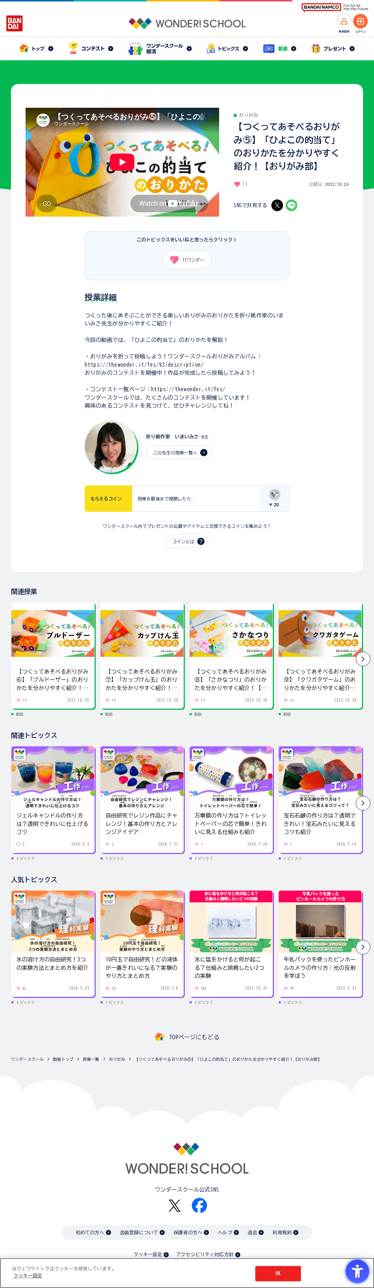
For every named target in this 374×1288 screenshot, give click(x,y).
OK (277, 1273)
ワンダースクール (27, 1059)
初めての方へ (90, 1232)
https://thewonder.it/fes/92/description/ (144, 364)
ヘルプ (225, 1232)
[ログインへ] (360, 21)
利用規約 (282, 1232)
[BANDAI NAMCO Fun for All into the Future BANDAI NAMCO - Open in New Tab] (335, 7)
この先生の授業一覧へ (175, 452)
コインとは (183, 541)
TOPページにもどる (194, 1037)
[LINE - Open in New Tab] (291, 205)
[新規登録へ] (344, 21)
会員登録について (139, 1232)
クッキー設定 (148, 1254)
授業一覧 (91, 1059)
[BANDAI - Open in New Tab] (14, 23)
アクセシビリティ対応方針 (205, 1254)
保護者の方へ (187, 1232)
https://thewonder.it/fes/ (188, 389)
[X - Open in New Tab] (277, 205)
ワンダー (193, 260)
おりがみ (117, 1059)
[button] (363, 659)
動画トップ (63, 1059)
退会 (252, 1232)
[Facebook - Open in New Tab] (199, 1205)
